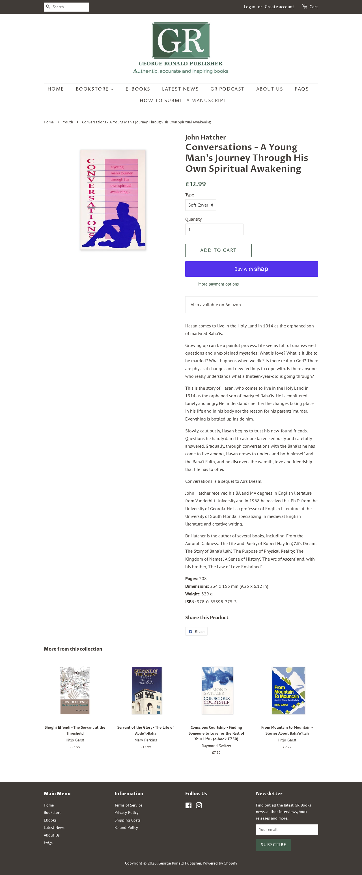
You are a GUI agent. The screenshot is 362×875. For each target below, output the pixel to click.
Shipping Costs (128, 820)
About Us (269, 89)
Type (189, 195)
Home (56, 89)
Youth (68, 122)
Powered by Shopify (220, 863)
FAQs (302, 89)
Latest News (180, 89)
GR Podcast (227, 89)
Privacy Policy (127, 812)
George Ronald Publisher (179, 863)
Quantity (193, 219)
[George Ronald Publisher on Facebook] (188, 806)
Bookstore (93, 89)
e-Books (138, 89)
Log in (249, 7)
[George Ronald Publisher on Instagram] (199, 806)
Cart (313, 7)
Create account (279, 7)
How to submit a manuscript (183, 101)
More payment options (218, 284)
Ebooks (50, 820)
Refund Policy (126, 827)
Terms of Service (128, 805)
